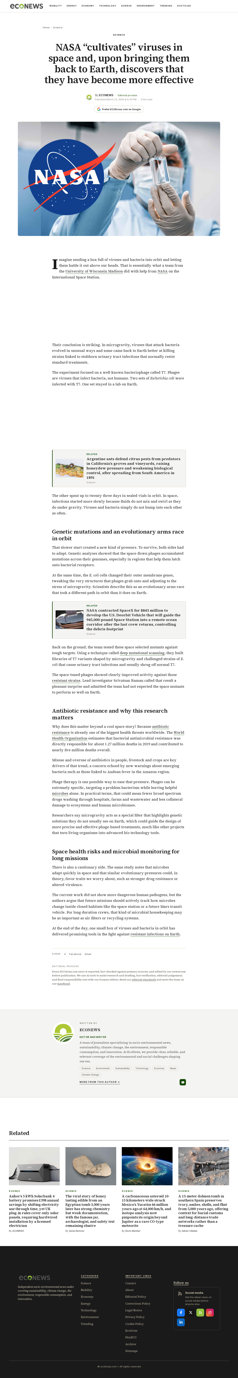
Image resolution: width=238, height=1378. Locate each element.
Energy (72, 5)
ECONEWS (106, 95)
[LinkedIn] (181, 1322)
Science (126, 5)
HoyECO (130, 1337)
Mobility (56, 5)
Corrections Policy (137, 1304)
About (129, 1290)
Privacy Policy (135, 1317)
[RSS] (200, 1312)
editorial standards (144, 979)
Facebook (75, 954)
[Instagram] (210, 1312)
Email (88, 954)
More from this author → (100, 1082)
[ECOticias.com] (26, 6)
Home (46, 27)
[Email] (183, 1082)
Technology (107, 5)
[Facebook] (181, 1312)
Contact (130, 1283)
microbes (60, 793)
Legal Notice (133, 1310)
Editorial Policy (135, 1297)
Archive (130, 1344)
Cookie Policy (134, 1324)
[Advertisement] (119, 311)
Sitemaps (131, 1351)
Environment (146, 5)
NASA (162, 271)
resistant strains (66, 680)
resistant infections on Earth (155, 934)
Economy (88, 5)
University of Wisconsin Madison (94, 271)
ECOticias (184, 5)
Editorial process (127, 95)
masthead (63, 984)
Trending (166, 5)
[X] (190, 1312)
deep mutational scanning (142, 652)
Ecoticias (131, 1331)
